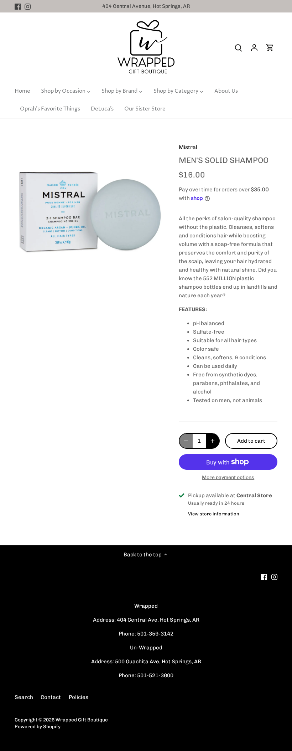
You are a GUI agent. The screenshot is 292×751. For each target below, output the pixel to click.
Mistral (188, 147)
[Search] (238, 47)
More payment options (228, 477)
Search (24, 697)
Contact (51, 697)
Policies (78, 697)
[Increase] (212, 440)
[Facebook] (18, 6)
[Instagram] (28, 6)
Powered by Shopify (38, 726)
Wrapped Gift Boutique (82, 719)
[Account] (254, 47)
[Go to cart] (270, 47)
